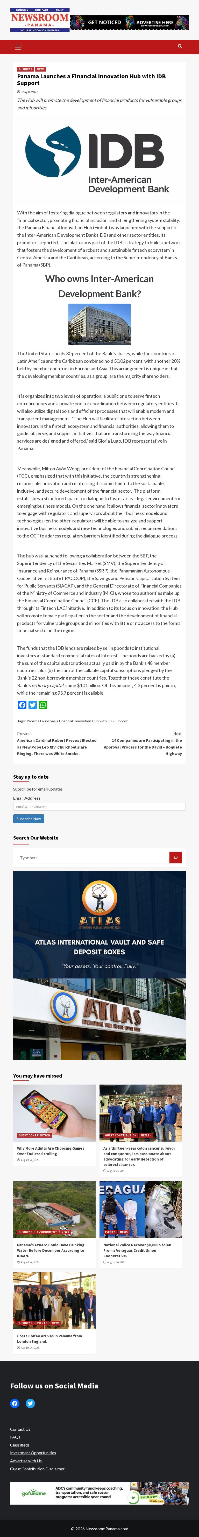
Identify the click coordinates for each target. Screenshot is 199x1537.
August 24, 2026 (30, 1160)
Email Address (27, 797)
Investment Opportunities (33, 1452)
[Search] (180, 46)
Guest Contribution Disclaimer (37, 1468)
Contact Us (20, 1429)
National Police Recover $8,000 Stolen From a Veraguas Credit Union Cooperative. (137, 1250)
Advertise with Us (26, 1460)
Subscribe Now (29, 818)
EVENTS (110, 1232)
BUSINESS (25, 69)
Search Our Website (36, 837)
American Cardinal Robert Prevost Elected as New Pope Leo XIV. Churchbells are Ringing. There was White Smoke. (56, 743)
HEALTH (146, 1135)
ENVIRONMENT (47, 1232)
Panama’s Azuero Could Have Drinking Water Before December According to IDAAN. (50, 1250)
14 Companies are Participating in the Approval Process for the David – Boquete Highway (143, 743)
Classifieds (20, 1444)
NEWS (41, 69)
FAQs (15, 1436)
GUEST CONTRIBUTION (34, 1135)
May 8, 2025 (30, 92)
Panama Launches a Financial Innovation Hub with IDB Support (77, 721)
